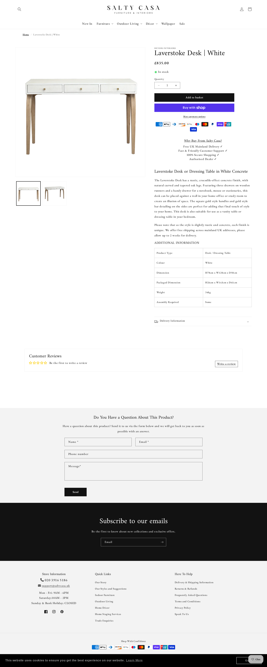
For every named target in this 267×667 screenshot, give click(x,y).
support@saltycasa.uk (56, 586)
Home (26, 34)
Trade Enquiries (104, 620)
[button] (19, 9)
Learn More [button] (134, 660)
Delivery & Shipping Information (194, 582)
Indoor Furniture (105, 595)
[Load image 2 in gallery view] (54, 193)
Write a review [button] (226, 364)
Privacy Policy (183, 607)
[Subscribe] (162, 542)
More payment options (194, 116)
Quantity (159, 79)
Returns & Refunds (186, 588)
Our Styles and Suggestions (111, 588)
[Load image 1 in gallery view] (28, 193)
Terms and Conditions (188, 601)
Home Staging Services (108, 614)
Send (76, 492)
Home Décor (102, 607)
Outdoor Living (104, 601)
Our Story (100, 582)
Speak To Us (182, 614)
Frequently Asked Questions (191, 595)
